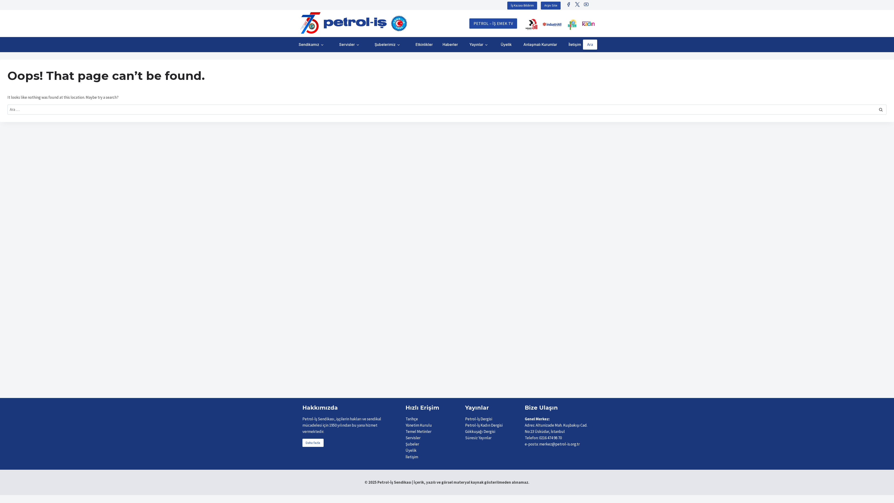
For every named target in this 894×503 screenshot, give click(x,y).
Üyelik (506, 44)
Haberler (450, 44)
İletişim (575, 44)
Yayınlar (476, 44)
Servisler (347, 44)
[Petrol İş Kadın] (588, 23)
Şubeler (412, 444)
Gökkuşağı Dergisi (480, 431)
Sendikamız (309, 44)
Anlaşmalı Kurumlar (540, 44)
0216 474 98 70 (550, 437)
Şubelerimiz (385, 44)
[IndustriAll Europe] (552, 24)
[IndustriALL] (531, 24)
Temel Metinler (418, 431)
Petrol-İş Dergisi (478, 418)
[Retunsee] (572, 24)
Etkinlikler (424, 44)
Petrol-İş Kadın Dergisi (484, 425)
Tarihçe (412, 418)
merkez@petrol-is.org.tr (559, 444)
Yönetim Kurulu (419, 425)
